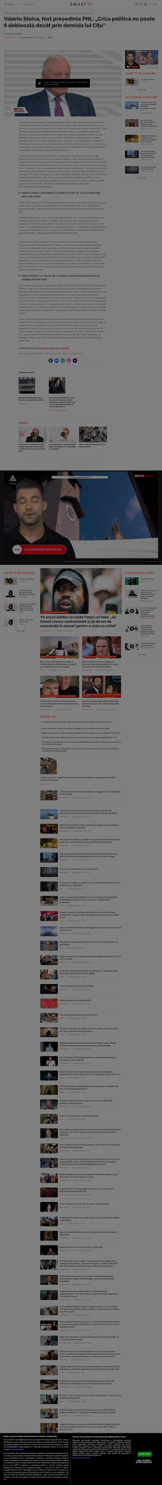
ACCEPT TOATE (144, 1454)
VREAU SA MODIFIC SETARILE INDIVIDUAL (144, 1461)
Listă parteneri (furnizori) (81, 1458)
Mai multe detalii (17, 1449)
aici (43, 1467)
